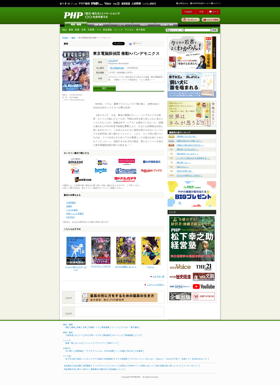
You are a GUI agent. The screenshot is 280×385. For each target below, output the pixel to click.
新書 (77, 29)
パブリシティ (100, 343)
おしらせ (79, 343)
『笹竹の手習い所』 (184, 171)
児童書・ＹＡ (94, 29)
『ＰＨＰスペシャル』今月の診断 (99, 351)
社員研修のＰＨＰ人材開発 (115, 359)
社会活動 (77, 366)
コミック (118, 29)
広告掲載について (116, 369)
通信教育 (107, 335)
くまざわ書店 (72, 210)
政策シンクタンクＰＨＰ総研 (89, 359)
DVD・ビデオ (95, 335)
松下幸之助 (70, 359)
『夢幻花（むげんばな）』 (187, 149)
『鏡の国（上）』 (183, 162)
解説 (104, 88)
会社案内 (166, 24)
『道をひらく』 (182, 167)
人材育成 (69, 335)
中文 (201, 11)
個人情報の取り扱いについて (168, 366)
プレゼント (190, 20)
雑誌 (76, 24)
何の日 (130, 351)
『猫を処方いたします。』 (187, 154)
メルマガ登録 (211, 20)
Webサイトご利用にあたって (141, 366)
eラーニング (118, 335)
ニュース (121, 24)
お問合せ (123, 366)
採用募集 (87, 366)
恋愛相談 (79, 351)
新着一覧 (69, 343)
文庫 (83, 29)
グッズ (138, 335)
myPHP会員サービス (201, 3)
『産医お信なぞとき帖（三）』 (189, 141)
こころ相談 (120, 351)
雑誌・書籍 (68, 324)
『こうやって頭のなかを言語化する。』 (192, 158)
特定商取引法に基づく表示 (75, 369)
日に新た (69, 351)
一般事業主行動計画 (97, 369)
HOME (65, 38)
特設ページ (112, 343)
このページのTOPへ (155, 285)
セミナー (79, 335)
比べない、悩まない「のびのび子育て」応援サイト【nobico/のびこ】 (176, 359)
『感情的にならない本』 (186, 136)
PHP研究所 (92, 15)
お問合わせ (183, 3)
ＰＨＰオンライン (137, 359)
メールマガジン (99, 366)
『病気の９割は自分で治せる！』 (189, 145)
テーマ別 (67, 356)
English (188, 11)
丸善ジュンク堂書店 (75, 213)
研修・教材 (98, 24)
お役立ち (144, 24)
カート (215, 11)
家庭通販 (107, 29)
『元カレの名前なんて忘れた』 (189, 175)
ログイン (217, 3)
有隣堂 (69, 206)
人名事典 (138, 351)
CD (86, 335)
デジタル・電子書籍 (135, 29)
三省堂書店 (71, 202)
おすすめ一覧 (158, 276)
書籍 (71, 29)
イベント (88, 343)
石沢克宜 (112, 61)
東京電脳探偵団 (117, 68)
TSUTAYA (70, 217)
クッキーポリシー (191, 366)
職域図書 (129, 335)
